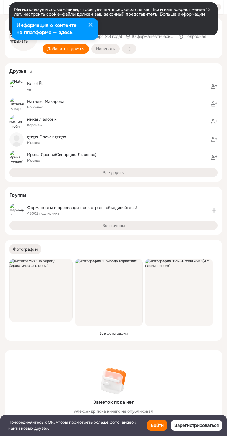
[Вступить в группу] (214, 210)
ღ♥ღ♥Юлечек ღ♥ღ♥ (46, 137)
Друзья (17, 71)
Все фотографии (113, 333)
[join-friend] (214, 86)
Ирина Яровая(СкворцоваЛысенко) (61, 154)
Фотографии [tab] (25, 249)
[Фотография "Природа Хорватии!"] (109, 292)
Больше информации (182, 14)
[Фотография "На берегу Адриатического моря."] (41, 290)
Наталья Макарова (45, 101)
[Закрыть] (90, 25)
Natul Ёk (35, 83)
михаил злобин (42, 119)
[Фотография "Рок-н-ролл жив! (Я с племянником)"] (179, 292)
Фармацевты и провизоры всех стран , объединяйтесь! (82, 207)
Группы (17, 195)
